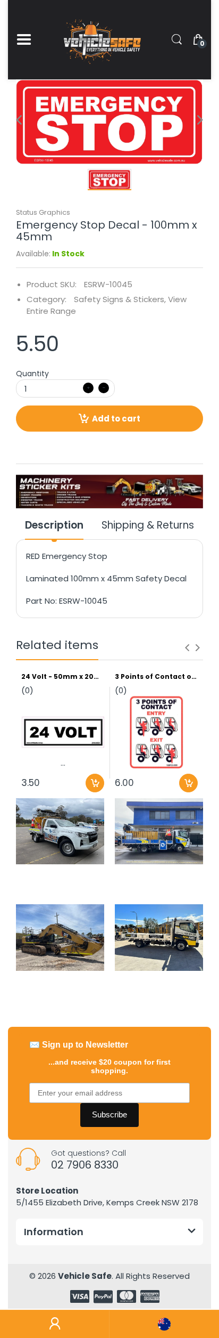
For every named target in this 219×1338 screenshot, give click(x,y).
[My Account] (54, 1324)
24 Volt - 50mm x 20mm (62, 676)
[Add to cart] (95, 783)
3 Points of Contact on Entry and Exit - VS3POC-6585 (156, 676)
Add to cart (116, 418)
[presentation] (187, 647)
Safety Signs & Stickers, (120, 299)
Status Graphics (43, 212)
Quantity (32, 373)
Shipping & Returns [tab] (148, 525)
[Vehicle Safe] (101, 39)
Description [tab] (54, 525)
